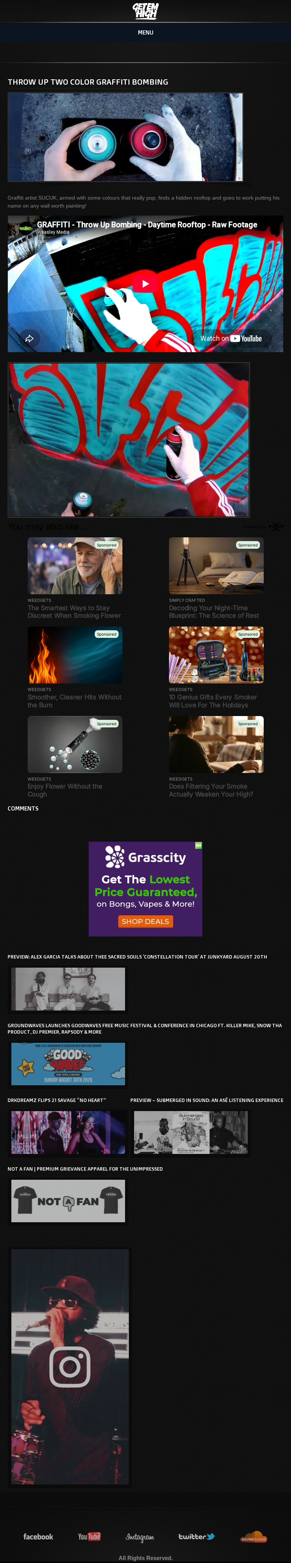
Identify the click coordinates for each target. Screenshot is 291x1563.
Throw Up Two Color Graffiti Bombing (88, 82)
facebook (38, 1537)
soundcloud (254, 1537)
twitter (197, 1537)
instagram (140, 1537)
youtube (90, 1537)
